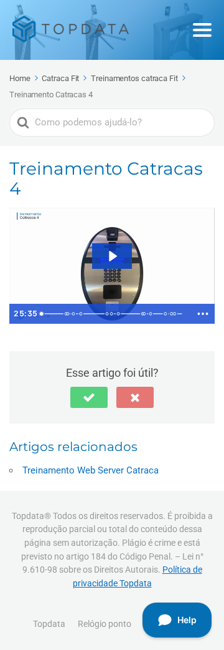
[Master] (68, 314)
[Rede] (120, 314)
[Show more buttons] (203, 314)
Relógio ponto (104, 624)
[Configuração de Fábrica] (168, 314)
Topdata (49, 624)
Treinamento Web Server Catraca (90, 470)
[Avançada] (153, 314)
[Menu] (202, 30)
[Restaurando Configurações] (177, 314)
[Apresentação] (41, 314)
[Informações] (113, 314)
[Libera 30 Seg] (73, 314)
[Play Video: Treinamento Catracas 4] (112, 256)
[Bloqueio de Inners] (146, 314)
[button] (89, 397)
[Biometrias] (81, 314)
